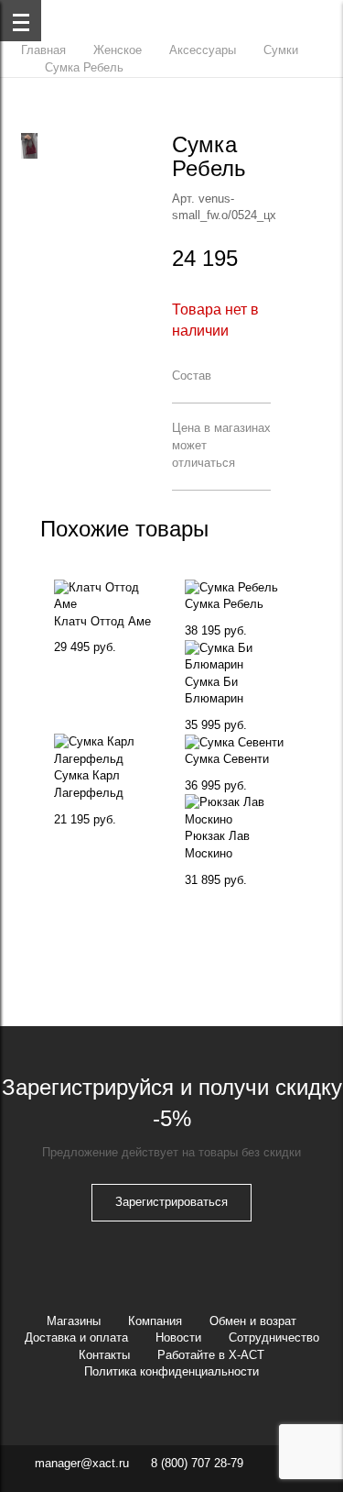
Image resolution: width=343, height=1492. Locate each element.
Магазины (74, 1321)
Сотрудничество (274, 1337)
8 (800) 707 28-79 (197, 1463)
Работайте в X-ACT (210, 1355)
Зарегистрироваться (171, 1202)
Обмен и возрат (252, 1321)
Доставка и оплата (76, 1337)
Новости (178, 1337)
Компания (155, 1321)
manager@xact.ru (82, 1463)
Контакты (104, 1355)
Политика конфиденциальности (171, 1371)
